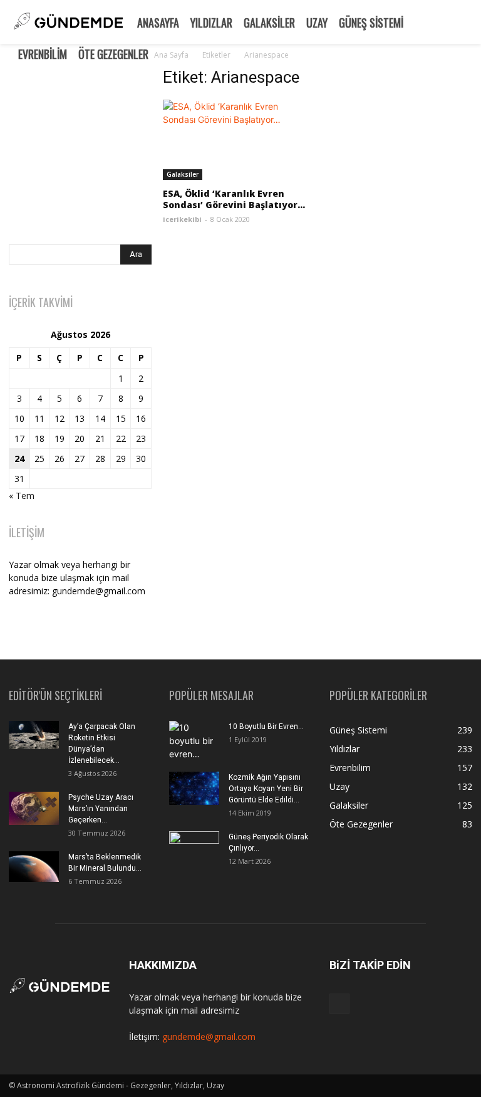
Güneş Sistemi (371, 22)
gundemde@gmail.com (209, 1036)
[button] (466, 20)
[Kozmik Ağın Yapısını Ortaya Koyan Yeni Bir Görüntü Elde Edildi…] (194, 788)
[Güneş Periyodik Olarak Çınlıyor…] (194, 848)
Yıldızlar (211, 22)
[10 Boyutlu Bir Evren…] (194, 742)
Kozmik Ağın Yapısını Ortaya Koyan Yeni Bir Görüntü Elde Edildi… (266, 788)
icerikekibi (182, 219)
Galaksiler (269, 22)
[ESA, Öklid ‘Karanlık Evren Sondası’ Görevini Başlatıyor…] (234, 140)
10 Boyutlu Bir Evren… (266, 726)
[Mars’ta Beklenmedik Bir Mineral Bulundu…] (34, 866)
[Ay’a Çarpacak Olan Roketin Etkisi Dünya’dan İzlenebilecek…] (34, 735)
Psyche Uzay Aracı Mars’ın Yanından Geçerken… (100, 808)
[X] (339, 1004)
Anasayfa (158, 22)
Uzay (317, 22)
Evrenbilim (42, 54)
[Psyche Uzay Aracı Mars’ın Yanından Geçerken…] (34, 808)
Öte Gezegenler (113, 54)
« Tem (21, 495)
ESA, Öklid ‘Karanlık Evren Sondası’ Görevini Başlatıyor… (234, 199)
